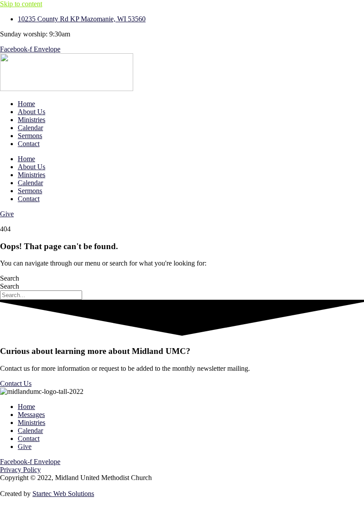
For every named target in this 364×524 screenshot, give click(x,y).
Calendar (30, 127)
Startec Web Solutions (63, 493)
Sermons (30, 135)
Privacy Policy (20, 469)
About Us (31, 111)
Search (9, 278)
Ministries (31, 119)
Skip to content (21, 4)
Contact (29, 143)
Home (26, 103)
